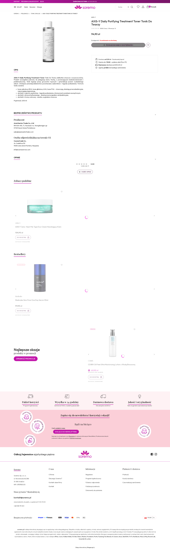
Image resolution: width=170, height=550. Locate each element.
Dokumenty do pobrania (94, 490)
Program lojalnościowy (93, 478)
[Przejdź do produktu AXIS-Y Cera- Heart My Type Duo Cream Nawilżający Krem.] (39, 205)
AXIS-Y (93, 17)
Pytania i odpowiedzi (93, 482)
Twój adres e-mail (58, 428)
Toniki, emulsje (35, 13)
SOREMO (16, 13)
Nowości (32, 7)
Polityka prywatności (93, 486)
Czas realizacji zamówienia (131, 482)
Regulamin (72, 436)
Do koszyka (21, 237)
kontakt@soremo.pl (22, 497)
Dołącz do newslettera (66, 432)
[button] (18, 7)
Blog (42, 1)
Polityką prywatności (75, 438)
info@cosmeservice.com (22, 150)
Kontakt (17, 1)
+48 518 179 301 (19, 506)
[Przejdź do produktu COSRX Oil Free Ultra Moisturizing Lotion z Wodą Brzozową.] (112, 342)
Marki (26, 7)
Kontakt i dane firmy (55, 482)
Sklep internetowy (84, 547)
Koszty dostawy (127, 478)
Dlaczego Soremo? (55, 478)
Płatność (125, 475)
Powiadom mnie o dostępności (119, 45)
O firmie (51, 475)
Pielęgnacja (25, 13)
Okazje (39, 7)
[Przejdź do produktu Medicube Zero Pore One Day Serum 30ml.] (39, 278)
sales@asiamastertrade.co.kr (24, 132)
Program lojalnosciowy (30, 1)
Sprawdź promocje (25, 359)
